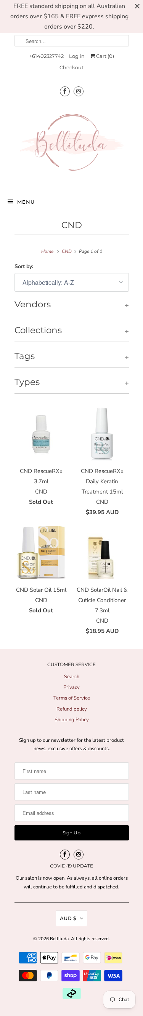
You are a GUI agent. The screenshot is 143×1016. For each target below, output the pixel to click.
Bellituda (59, 939)
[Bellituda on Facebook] (65, 91)
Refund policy (71, 709)
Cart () (104, 56)
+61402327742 (46, 56)
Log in (77, 56)
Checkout (71, 67)
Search (71, 676)
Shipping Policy (72, 719)
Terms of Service (71, 698)
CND (71, 225)
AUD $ (68, 918)
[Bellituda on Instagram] (79, 91)
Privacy (71, 687)
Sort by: (23, 266)
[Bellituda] (71, 144)
